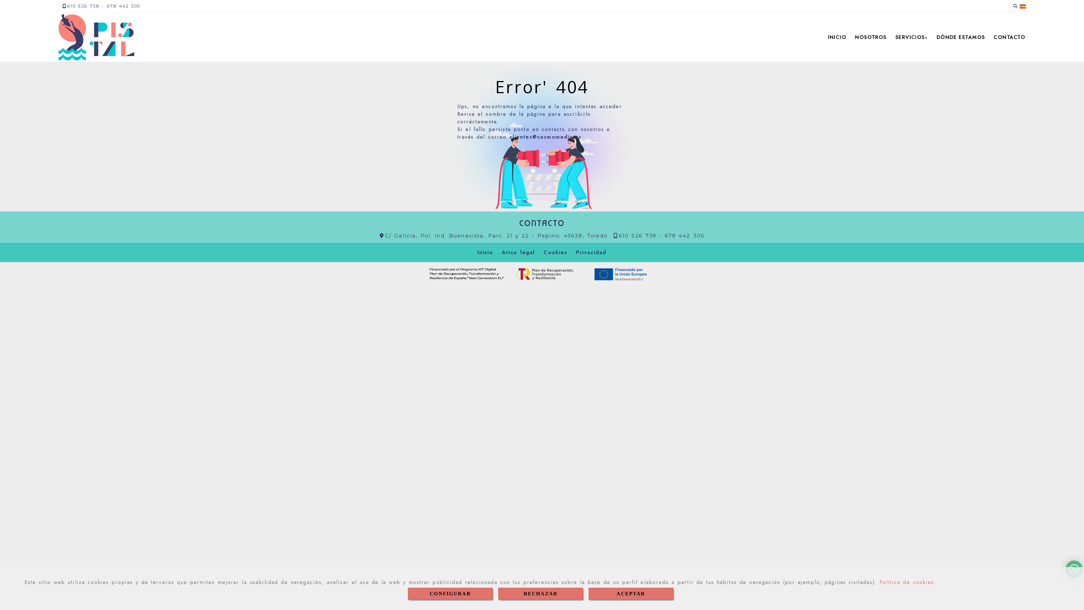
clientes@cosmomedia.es (546, 137)
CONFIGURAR (450, 593)
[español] (1023, 6)
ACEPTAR (631, 593)
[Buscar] (1015, 6)
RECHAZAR (541, 593)
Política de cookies (907, 582)
